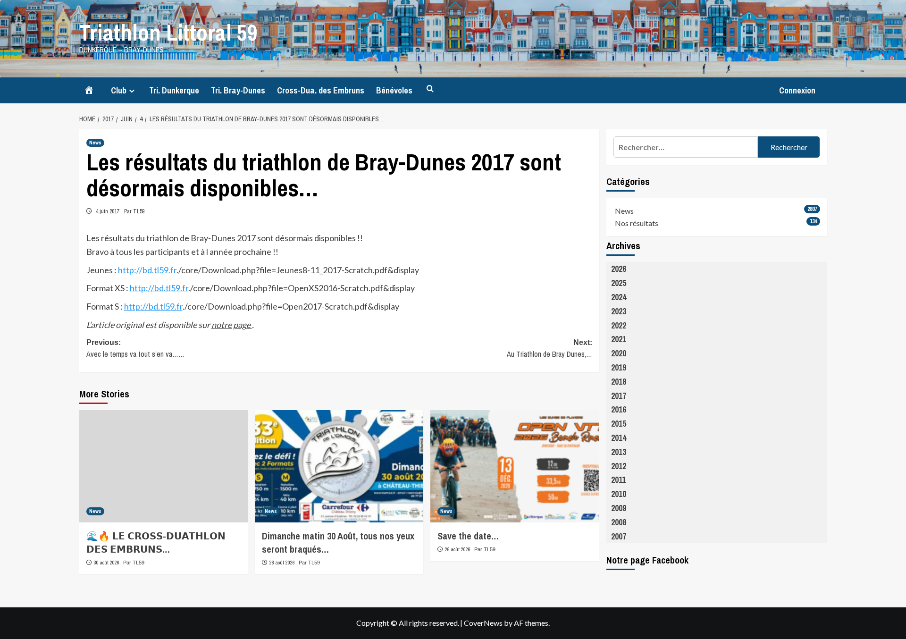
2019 (618, 367)
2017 (618, 396)
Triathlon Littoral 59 (168, 32)
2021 (618, 339)
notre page (231, 325)
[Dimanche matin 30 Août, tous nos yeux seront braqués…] (339, 466)
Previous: (135, 349)
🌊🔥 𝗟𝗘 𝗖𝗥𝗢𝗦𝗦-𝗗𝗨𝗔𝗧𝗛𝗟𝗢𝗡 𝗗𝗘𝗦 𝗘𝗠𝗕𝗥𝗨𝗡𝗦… (156, 542)
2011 (618, 480)
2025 (618, 283)
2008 (618, 522)
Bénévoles (394, 90)
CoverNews (483, 622)
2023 (618, 311)
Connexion (797, 90)
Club (118, 90)
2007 (618, 536)
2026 (618, 269)
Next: (549, 349)
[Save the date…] (514, 466)
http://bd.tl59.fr (147, 270)
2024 (618, 297)
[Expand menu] (131, 91)
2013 (618, 452)
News (95, 142)
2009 (618, 508)
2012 (618, 466)
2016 (618, 409)
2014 (618, 438)
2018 (618, 381)
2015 (618, 423)
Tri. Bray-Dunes (238, 90)
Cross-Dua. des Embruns (320, 90)
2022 (618, 325)
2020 (618, 353)
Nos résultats (636, 223)
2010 (618, 494)
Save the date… (468, 536)
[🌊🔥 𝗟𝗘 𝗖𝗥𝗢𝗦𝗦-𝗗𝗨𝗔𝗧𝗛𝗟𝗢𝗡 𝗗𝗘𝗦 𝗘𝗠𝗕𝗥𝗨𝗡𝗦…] (163, 466)
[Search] (430, 89)
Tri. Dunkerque (174, 90)
